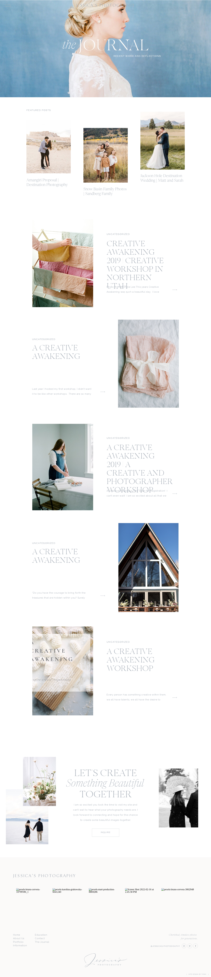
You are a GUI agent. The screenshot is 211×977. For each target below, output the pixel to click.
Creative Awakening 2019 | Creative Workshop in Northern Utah (135, 265)
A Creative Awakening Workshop (131, 660)
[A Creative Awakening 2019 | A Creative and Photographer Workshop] (62, 467)
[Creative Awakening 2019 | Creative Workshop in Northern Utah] (62, 263)
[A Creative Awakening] (148, 363)
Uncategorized (118, 234)
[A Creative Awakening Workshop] (62, 670)
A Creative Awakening (56, 353)
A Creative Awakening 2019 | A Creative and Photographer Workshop (140, 469)
